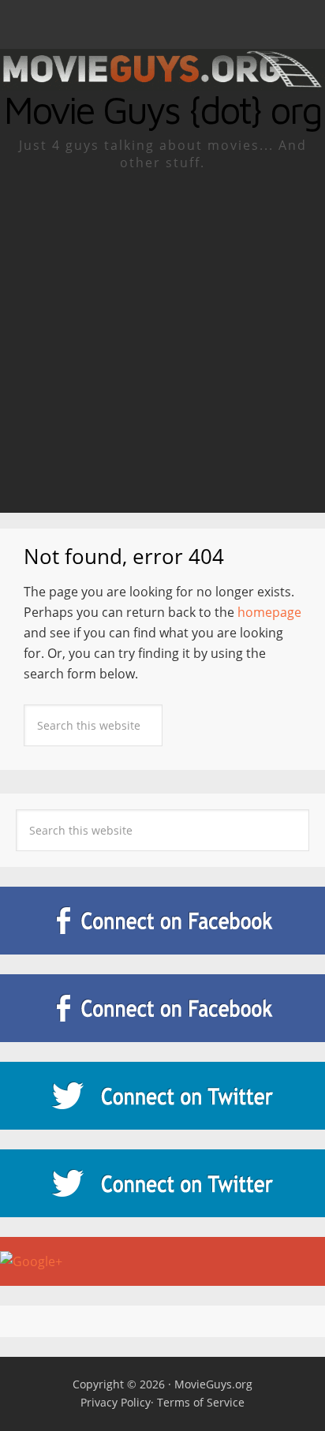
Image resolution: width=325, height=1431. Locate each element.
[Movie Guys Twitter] (162, 1096)
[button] (162, 24)
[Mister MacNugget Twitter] (162, 1183)
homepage (269, 612)
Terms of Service (201, 1402)
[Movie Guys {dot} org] (162, 80)
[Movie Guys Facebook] (162, 921)
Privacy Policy (115, 1402)
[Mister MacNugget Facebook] (162, 1008)
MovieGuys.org (213, 1384)
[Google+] (162, 1261)
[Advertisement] (162, 342)
